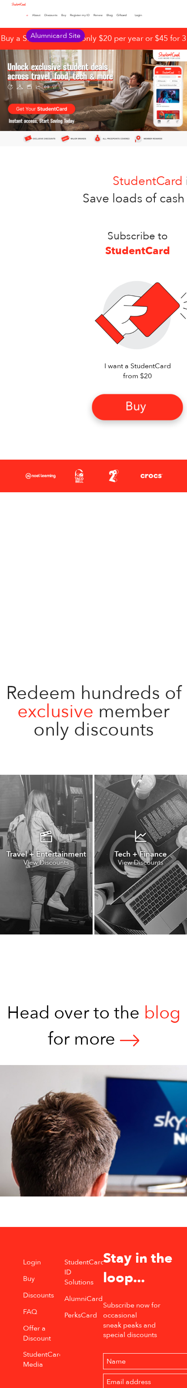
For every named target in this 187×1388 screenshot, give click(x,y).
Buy (63, 15)
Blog (110, 15)
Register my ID (80, 15)
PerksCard (80, 1315)
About (36, 15)
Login (138, 15)
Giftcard (122, 15)
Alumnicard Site (55, 35)
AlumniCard (83, 1299)
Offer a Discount (37, 1333)
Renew (98, 15)
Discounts (50, 15)
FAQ (30, 1312)
